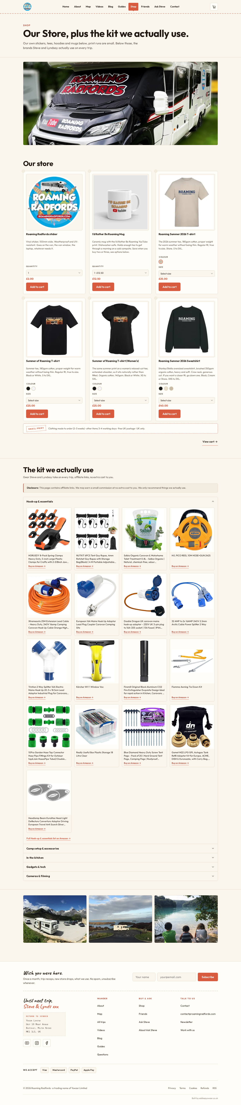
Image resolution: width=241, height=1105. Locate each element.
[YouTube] (27, 1043)
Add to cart (37, 287)
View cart (210, 441)
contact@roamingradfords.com (198, 1013)
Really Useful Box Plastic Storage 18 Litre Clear (94, 754)
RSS (214, 1088)
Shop (133, 6)
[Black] (28, 388)
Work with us (187, 1030)
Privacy (172, 1088)
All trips (101, 1022)
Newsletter (186, 1022)
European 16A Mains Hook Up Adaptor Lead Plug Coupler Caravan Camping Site (96, 624)
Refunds (205, 1088)
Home (65, 6)
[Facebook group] (47, 1043)
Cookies (193, 1088)
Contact (174, 6)
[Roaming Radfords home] (27, 6)
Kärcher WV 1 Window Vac (90, 686)
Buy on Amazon (37, 566)
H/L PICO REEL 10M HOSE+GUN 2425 (191, 555)
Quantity (31, 266)
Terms (182, 1088)
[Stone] (161, 262)
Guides (122, 6)
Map (88, 6)
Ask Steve (159, 6)
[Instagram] (37, 1043)
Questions (102, 1054)
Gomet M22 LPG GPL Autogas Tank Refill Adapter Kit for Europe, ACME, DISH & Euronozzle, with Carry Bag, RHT (190, 755)
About (77, 6)
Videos (99, 6)
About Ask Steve (148, 1030)
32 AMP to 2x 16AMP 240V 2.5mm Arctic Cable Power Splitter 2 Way (189, 623)
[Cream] (166, 388)
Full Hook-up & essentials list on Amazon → (48, 838)
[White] (33, 388)
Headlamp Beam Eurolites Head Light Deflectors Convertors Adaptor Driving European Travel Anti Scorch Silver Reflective (48, 821)
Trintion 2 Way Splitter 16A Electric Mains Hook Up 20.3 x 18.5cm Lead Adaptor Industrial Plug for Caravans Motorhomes (47, 690)
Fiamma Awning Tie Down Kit (187, 686)
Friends (145, 6)
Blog (110, 6)
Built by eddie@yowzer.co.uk (205, 1098)
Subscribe (208, 977)
